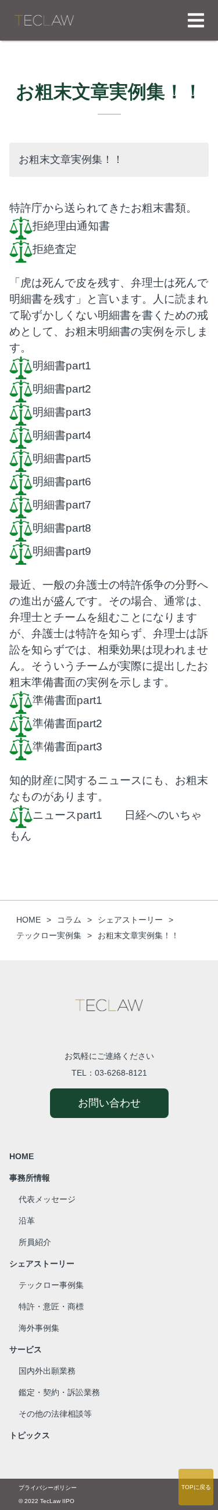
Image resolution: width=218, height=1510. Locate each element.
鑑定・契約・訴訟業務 (59, 1392)
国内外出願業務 (47, 1370)
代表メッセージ (47, 1199)
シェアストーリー (41, 1263)
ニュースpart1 (67, 814)
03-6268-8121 (121, 1072)
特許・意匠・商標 (51, 1306)
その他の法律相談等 (55, 1413)
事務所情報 (29, 1177)
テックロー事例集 (51, 1285)
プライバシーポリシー (48, 1487)
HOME (21, 1156)
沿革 (27, 1220)
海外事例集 (39, 1328)
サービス (25, 1349)
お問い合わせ (109, 1103)
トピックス (29, 1435)
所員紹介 (35, 1242)
